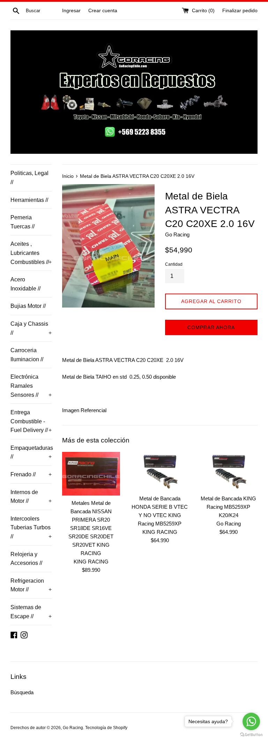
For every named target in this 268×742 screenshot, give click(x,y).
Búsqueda (22, 692)
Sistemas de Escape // (31, 611)
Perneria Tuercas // (22, 221)
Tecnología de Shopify (106, 727)
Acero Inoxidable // (25, 284)
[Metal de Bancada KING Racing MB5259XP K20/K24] (228, 471)
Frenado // (31, 474)
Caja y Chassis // (31, 328)
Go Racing (73, 727)
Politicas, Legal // (29, 177)
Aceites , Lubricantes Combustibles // (31, 253)
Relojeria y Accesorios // (26, 558)
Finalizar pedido (240, 10)
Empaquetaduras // (31, 452)
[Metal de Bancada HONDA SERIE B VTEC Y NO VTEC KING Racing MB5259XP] (160, 471)
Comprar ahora (211, 327)
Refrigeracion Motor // (31, 585)
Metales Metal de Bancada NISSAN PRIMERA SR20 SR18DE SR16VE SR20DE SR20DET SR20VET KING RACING (90, 528)
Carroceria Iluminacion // (26, 354)
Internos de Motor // (31, 496)
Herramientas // (29, 200)
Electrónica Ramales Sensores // (31, 385)
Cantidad (174, 264)
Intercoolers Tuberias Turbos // (31, 527)
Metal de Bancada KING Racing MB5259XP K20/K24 (228, 506)
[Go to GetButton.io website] (251, 735)
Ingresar (71, 10)
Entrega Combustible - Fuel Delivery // (31, 421)
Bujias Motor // (28, 306)
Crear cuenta (102, 10)
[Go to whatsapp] (251, 721)
